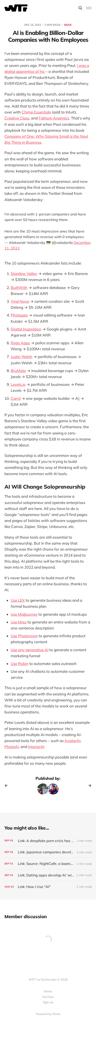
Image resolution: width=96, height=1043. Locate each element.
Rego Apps (20, 342)
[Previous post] (7, 785)
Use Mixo (19, 622)
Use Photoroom (24, 635)
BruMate (18, 370)
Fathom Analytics (54, 118)
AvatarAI (72, 740)
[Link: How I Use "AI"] (48, 886)
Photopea (19, 315)
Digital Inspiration (26, 329)
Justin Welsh (21, 356)
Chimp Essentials (36, 112)
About (48, 991)
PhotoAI (11, 746)
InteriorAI (36, 746)
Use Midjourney (24, 614)
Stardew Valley (24, 273)
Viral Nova (20, 301)
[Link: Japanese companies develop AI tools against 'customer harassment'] (48, 852)
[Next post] (88, 785)
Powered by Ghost (48, 1014)
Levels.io (18, 384)
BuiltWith (19, 287)
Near (68, 24)
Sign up (48, 1002)
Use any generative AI (29, 649)
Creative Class (16, 118)
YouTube (48, 997)
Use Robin (19, 663)
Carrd (16, 398)
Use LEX (18, 600)
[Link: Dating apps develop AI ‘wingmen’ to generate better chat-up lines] (48, 875)
